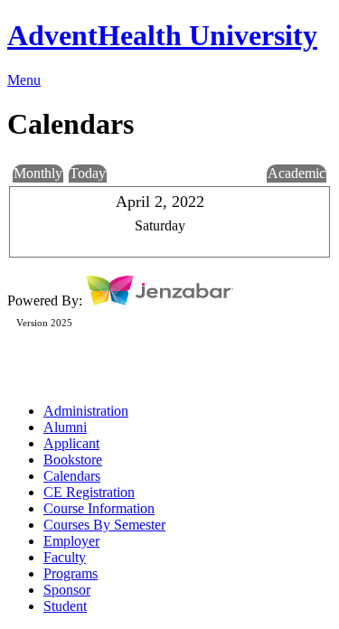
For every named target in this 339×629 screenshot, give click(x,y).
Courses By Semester (104, 524)
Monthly (38, 173)
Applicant (71, 443)
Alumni (65, 427)
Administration (85, 410)
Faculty (64, 557)
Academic (296, 173)
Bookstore (72, 459)
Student (65, 606)
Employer (71, 541)
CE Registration (89, 492)
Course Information (99, 508)
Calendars (71, 475)
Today (88, 173)
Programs (70, 573)
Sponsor (66, 589)
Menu (24, 80)
